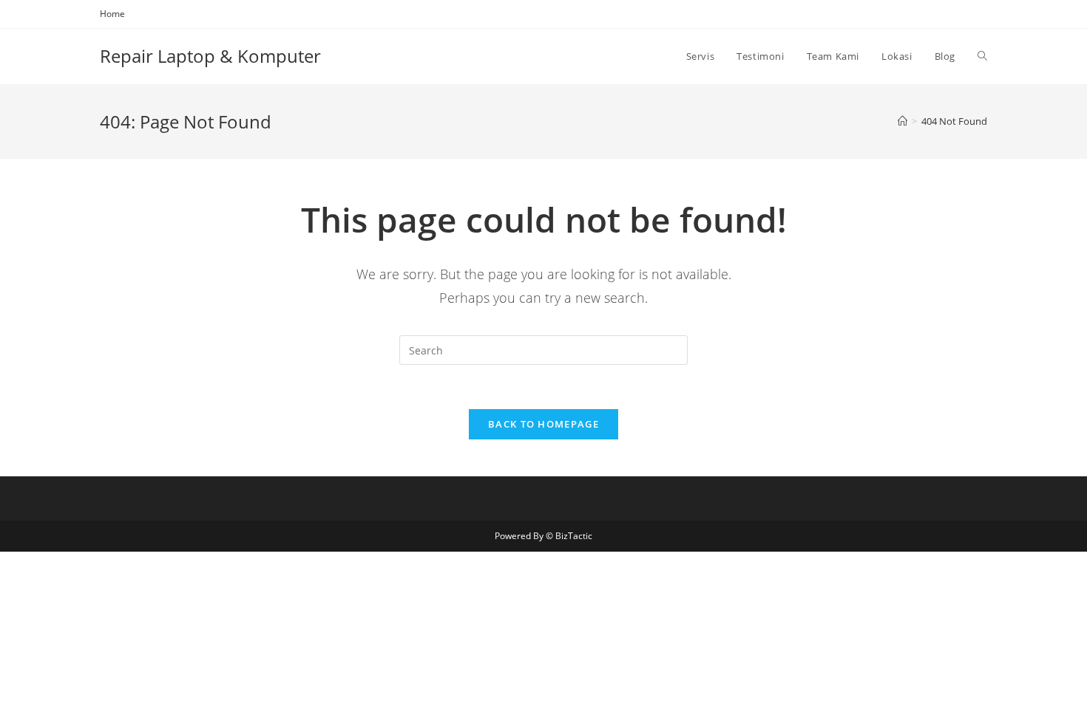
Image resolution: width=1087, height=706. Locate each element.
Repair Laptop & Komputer (210, 56)
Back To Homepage (543, 424)
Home (112, 13)
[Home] (902, 121)
